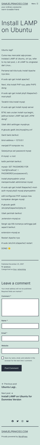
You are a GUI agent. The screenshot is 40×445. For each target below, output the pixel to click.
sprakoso (7, 267)
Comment (6, 296)
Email (4, 333)
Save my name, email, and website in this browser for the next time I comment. (20, 359)
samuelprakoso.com (14, 3)
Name (4, 321)
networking (21, 269)
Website (4, 346)
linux (15, 269)
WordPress (22, 436)
